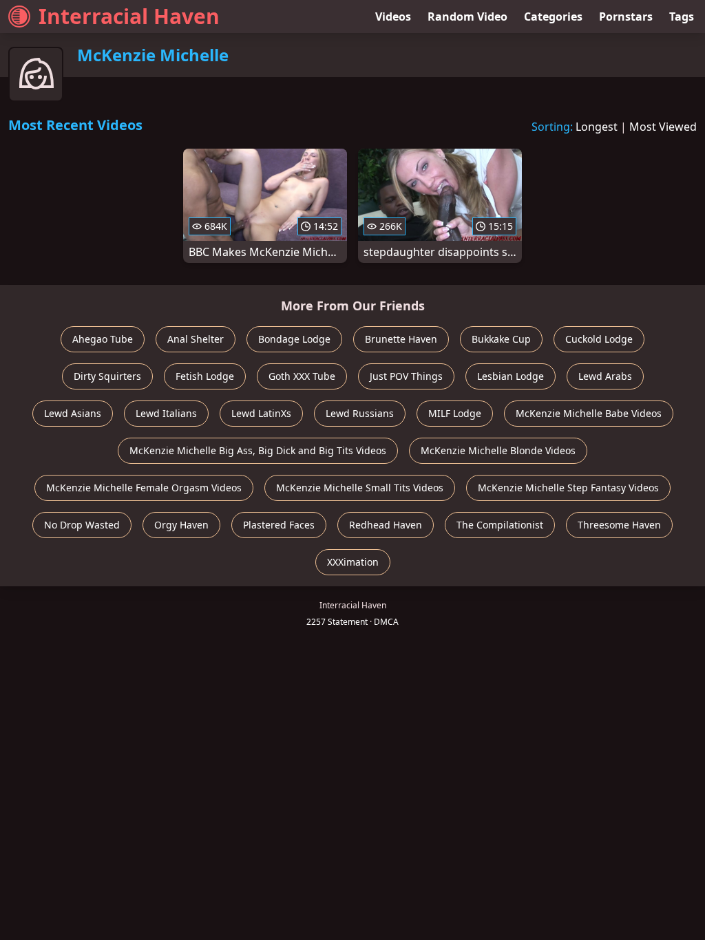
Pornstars (626, 16)
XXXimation (353, 561)
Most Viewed (663, 126)
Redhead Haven (385, 524)
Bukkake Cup (501, 338)
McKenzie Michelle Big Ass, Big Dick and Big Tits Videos (257, 450)
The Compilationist (499, 524)
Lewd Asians (72, 413)
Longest (597, 126)
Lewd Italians (166, 413)
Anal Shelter (195, 338)
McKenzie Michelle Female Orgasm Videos (144, 487)
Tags (681, 16)
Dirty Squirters (107, 376)
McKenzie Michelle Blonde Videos (498, 450)
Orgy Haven (181, 524)
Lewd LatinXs (261, 413)
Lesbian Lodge (510, 376)
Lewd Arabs (605, 376)
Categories (553, 16)
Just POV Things (406, 376)
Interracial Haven (129, 16)
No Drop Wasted (82, 524)
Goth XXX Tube (302, 376)
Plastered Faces (279, 524)
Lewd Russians (360, 413)
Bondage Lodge (294, 338)
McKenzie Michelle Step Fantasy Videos (568, 487)
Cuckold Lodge (599, 338)
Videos (393, 16)
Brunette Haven (401, 338)
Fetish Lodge (205, 376)
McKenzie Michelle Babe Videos (589, 413)
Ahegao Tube (102, 338)
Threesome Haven (619, 524)
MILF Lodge (454, 413)
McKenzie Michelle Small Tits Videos (359, 487)
